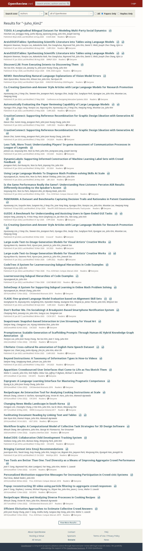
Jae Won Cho (62, 216)
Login (133, 3)
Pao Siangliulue (55, 45)
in (46, 13)
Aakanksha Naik (40, 45)
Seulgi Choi (73, 93)
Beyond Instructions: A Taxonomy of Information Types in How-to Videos (50, 358)
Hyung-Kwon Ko (11, 245)
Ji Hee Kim (36, 407)
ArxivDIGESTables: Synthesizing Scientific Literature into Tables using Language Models (59, 41)
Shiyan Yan (56, 489)
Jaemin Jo (47, 245)
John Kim (58, 441)
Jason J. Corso (77, 489)
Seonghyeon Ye (10, 302)
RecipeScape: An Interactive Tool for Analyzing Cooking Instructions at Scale (52, 392)
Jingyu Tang (22, 107)
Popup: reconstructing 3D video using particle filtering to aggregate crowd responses (58, 486)
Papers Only (110, 13)
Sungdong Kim (37, 302)
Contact (71, 532)
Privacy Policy (113, 535)
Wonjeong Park (46, 441)
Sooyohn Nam (24, 205)
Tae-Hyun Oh (56, 79)
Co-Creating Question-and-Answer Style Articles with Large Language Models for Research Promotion (68, 87)
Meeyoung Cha (69, 407)
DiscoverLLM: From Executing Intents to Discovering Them (41, 64)
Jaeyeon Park (79, 452)
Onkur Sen (43, 373)
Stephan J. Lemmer (24, 489)
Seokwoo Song (10, 441)
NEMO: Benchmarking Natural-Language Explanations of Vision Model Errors (52, 75)
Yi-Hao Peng (32, 216)
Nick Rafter (33, 373)
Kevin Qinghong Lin (47, 216)
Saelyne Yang (9, 216)
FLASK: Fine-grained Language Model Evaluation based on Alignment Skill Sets (53, 298)
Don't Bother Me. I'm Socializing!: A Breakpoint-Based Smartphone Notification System (59, 310)
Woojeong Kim (92, 452)
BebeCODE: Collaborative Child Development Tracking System (43, 437)
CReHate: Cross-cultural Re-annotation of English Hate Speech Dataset (49, 347)
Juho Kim (62, 33)
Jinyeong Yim (48, 165)
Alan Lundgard (34, 466)
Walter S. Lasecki (11, 373)
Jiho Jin (41, 350)
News (106, 539)
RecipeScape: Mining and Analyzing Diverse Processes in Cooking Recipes (49, 497)
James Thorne (91, 302)
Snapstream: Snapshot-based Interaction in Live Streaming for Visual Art (50, 321)
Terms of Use (99, 535)
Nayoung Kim (46, 107)
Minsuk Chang (25, 290)
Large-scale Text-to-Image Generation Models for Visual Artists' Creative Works (55, 242)
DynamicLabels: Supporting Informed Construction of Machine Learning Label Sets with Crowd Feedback (63, 160)
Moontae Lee (120, 93)
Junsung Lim (23, 313)
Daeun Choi (9, 122)
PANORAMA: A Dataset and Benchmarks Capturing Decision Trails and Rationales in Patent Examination (69, 199)
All (98, 13)
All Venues (36, 539)
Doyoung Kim (24, 302)
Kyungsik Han (106, 452)
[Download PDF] (110, 31)
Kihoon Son (36, 79)
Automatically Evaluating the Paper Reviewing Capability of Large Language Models (56, 104)
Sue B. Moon (56, 407)
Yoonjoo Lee (26, 45)
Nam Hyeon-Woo (11, 79)
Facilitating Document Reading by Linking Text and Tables (40, 415)
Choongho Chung (23, 407)
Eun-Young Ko (23, 165)
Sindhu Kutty (42, 512)
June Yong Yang (61, 205)
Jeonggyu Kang (22, 33)
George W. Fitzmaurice (50, 429)
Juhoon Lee (8, 150)
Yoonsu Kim (25, 79)
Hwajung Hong (10, 96)
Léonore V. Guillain (25, 395)
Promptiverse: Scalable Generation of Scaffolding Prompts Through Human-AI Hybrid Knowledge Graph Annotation (69, 334)
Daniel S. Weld (91, 45)
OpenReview (26, 546)
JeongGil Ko (118, 452)
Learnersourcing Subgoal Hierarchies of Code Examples (38, 276)
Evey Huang (35, 452)
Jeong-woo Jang (56, 150)
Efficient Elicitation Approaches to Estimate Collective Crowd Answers (48, 508)
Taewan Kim (34, 93)
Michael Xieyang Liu (41, 489)
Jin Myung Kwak (50, 191)
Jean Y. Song (54, 339)
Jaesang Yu (32, 67)
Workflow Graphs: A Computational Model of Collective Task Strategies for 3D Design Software (64, 426)
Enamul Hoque (23, 418)
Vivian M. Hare (57, 395)
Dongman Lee (56, 313)
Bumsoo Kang (32, 441)
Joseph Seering (73, 33)
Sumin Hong (20, 122)
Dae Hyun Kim (10, 418)
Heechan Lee (9, 33)
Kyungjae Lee (99, 93)
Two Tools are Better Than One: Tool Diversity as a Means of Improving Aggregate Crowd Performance (69, 460)
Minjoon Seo (112, 302)
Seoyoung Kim (21, 150)
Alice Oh (58, 350)
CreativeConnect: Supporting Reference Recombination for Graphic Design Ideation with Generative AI (69, 115)
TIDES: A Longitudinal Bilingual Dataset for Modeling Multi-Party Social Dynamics (55, 30)
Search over (11, 13)
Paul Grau (8, 478)
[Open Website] (122, 42)
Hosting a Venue (36, 535)
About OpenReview (36, 532)
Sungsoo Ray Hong (57, 512)
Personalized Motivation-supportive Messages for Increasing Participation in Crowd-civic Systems (66, 474)
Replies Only (126, 13)
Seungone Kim (67, 302)
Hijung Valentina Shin (40, 324)
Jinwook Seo (66, 245)
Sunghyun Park (85, 93)
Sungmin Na (37, 205)
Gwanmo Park (25, 245)
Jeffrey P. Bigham (56, 373)
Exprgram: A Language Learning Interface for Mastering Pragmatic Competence (54, 381)
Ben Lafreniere (23, 429)
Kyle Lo (119, 45)
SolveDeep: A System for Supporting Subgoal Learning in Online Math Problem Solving (58, 287)
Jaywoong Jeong (50, 33)
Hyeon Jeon (37, 245)
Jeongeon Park (47, 93)
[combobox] (20, 13)
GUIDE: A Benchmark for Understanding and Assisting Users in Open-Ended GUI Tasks (58, 213)
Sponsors (71, 535)
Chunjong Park (10, 313)
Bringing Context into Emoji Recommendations (33, 449)
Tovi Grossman (67, 429)
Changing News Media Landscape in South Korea (34, 403)
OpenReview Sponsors (76, 548)
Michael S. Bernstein (74, 373)
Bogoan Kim (66, 452)
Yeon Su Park (33, 150)
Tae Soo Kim (9, 67)
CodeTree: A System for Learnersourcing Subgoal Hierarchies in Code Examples (53, 264)
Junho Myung (36, 33)
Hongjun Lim (9, 407)
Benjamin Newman (12, 45)
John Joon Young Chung (48, 67)
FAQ (106, 532)
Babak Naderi (20, 478)
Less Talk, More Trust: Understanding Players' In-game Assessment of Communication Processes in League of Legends (67, 146)
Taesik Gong (23, 452)
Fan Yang (47, 466)
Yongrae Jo (79, 302)
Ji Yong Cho (23, 93)
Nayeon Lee (9, 350)
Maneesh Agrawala (82, 395)
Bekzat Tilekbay (49, 176)
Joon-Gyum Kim (10, 452)
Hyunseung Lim (10, 93)
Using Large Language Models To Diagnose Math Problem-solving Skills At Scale (54, 173)
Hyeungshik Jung (42, 395)
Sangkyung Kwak (23, 361)
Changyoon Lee (23, 324)
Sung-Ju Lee (44, 313)
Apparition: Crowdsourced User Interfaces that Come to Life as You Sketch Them (55, 369)
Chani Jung (20, 350)
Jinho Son (61, 176)
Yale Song (73, 216)
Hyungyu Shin (61, 93)
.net (20, 3)
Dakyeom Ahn (36, 191)
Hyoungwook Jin (11, 176)
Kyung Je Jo (9, 384)
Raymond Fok (69, 45)
